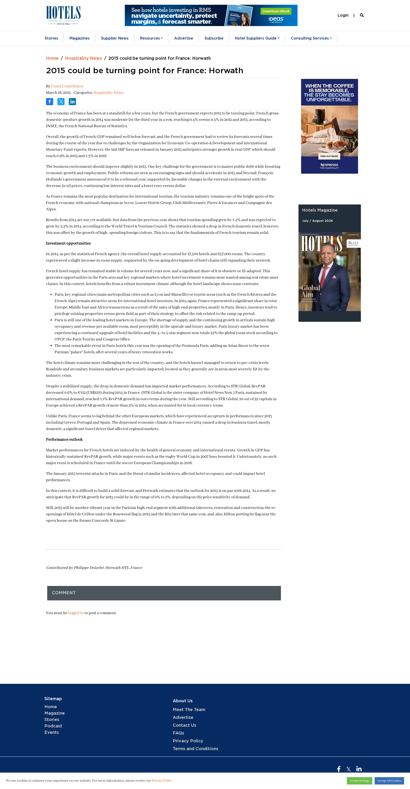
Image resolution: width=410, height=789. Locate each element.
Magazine (54, 713)
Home (52, 58)
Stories (51, 38)
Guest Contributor (67, 86)
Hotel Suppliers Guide (256, 38)
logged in (76, 613)
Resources (150, 38)
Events (51, 732)
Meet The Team (189, 710)
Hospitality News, (108, 92)
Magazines (80, 38)
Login (343, 15)
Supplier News (115, 38)
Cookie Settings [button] (359, 781)
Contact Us (184, 725)
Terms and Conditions (195, 749)
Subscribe (214, 38)
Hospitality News (83, 58)
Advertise (183, 38)
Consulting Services (310, 38)
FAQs (178, 733)
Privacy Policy (188, 741)
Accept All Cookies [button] (389, 781)
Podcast (53, 726)
